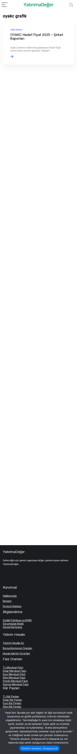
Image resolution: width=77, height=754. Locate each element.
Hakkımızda (10, 595)
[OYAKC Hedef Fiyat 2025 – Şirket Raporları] (38, 44)
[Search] (71, 5)
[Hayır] (72, 731)
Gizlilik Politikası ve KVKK (17, 620)
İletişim (7, 601)
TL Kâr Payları (11, 696)
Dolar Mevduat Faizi (14, 670)
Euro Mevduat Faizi (14, 674)
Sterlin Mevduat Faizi (15, 681)
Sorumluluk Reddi (13, 623)
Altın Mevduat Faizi (14, 677)
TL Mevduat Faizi (13, 667)
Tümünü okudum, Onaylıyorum (39, 748)
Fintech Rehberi (12, 606)
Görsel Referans (12, 627)
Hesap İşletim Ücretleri (16, 653)
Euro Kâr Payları (12, 703)
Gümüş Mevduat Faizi (16, 684)
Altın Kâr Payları (12, 706)
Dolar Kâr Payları (12, 699)
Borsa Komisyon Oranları (17, 648)
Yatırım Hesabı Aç (13, 643)
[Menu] (4, 5)
